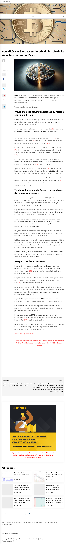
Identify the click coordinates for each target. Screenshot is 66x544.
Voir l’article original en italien (24, 334)
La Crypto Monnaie (7, 63)
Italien (4, 48)
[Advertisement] (33, 31)
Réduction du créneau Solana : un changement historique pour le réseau (22, 487)
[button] (63, 16)
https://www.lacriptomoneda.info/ (49, 539)
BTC (52, 129)
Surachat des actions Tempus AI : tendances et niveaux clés (54, 475)
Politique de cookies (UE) (10, 533)
